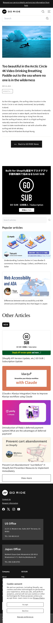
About (4, 577)
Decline (25, 611)
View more (26, 477)
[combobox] (26, 18)
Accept (25, 604)
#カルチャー (7, 91)
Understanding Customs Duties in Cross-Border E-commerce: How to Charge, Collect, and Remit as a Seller (25, 263)
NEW (5, 324)
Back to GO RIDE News (28, 144)
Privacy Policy (39, 598)
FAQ (22, 577)
